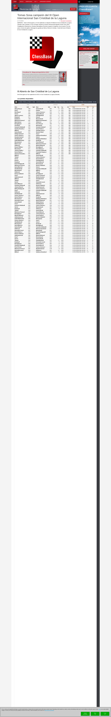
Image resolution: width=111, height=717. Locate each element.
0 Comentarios (69, 20)
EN (59, 9)
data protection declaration (49, 710)
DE (57, 9)
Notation (55, 104)
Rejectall (95, 714)
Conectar (90, 1)
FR (62, 9)
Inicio (21, 1)
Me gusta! (63, 20)
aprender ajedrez (45, 1)
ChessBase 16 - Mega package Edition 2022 (36, 72)
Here (99, 709)
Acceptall (105, 714)
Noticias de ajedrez (30, 9)
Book (28, 104)
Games (83, 104)
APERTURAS (29, 1)
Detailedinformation (85, 714)
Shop (15, 1)
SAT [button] (35, 1)
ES (60, 9)
